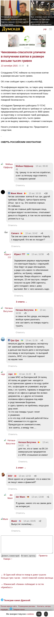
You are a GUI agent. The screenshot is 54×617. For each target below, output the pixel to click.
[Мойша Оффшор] (7, 167)
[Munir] (4, 519)
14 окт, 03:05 (29, 521)
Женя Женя (16, 193)
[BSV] (3, 476)
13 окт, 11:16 (31, 340)
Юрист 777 (19, 254)
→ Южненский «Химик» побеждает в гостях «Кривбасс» (22, 586)
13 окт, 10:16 (35, 193)
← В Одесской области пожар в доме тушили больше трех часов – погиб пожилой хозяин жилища (27, 576)
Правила (43, 555)
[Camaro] (6, 233)
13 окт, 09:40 (42, 166)
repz (10, 374)
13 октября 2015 (9, 66)
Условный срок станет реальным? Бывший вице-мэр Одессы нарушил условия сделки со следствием (15, 20)
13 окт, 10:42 (31, 233)
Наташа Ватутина (24, 310)
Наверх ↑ (7, 559)
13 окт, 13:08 (38, 497)
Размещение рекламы (26, 606)
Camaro (15, 233)
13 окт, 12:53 (25, 476)
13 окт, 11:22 (25, 374)
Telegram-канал (19, 609)
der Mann (20, 497)
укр (44, 29)
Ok (39, 614)
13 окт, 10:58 (38, 254)
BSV (10, 476)
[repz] (3, 374)
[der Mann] (8, 498)
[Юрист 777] (7, 257)
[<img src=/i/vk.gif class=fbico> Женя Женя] (3, 193)
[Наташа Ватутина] (7, 311)
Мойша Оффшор (24, 166)
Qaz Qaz (14, 340)
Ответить (20, 185)
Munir (14, 521)
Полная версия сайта (9, 606)
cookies (30, 614)
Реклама (27, 48)
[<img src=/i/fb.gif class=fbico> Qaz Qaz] (3, 340)
